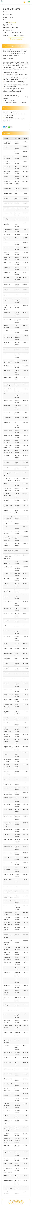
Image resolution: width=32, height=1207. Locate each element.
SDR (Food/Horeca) (8, 483)
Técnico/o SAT (7, 972)
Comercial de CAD (8, 412)
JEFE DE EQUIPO (7, 573)
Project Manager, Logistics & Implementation (7, 729)
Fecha (25, 138)
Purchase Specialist (8, 430)
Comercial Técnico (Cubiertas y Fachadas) (8, 824)
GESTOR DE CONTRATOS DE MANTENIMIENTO (8, 557)
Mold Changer (7, 370)
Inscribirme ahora (16, 39)
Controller (6, 1045)
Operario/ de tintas (8, 1069)
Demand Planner (7, 601)
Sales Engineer (7, 267)
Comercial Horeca (8, 689)
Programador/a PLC (8, 1180)
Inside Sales (6, 455)
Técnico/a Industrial (8, 874)
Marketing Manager (8, 809)
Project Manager (7, 625)
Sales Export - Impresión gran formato (7, 307)
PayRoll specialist (8, 1163)
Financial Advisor (8, 829)
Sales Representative (8, 566)
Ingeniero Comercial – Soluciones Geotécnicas (8, 538)
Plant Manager (7, 985)
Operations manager (8, 905)
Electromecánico (8, 394)
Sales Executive (7, 188)
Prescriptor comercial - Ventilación (6, 929)
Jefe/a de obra (7, 166)
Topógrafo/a (6, 176)
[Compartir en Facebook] (6, 127)
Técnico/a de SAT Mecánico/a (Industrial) (8, 942)
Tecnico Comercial (8, 435)
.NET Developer (7, 804)
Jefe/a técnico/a (7, 962)
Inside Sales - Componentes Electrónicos (7, 766)
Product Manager (7, 319)
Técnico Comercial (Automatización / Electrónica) (8, 1040)
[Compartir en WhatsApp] (9, 127)
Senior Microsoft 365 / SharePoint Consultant (7, 1128)
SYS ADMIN (6, 663)
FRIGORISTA (6, 578)
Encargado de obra (8, 146)
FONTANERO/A (7, 262)
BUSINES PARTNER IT (8, 797)
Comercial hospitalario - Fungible (7, 992)
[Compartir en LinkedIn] (4, 127)
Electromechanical (8, 400)
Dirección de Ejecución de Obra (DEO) (8, 1140)
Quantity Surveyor (8, 365)
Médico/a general (8, 1083)
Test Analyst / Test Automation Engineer (8, 1122)
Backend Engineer (8, 723)
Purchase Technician (8, 678)
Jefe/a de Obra (7, 636)
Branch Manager (7, 330)
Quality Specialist (8, 901)
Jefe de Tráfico (7, 673)
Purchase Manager (8, 653)
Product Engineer (7, 787)
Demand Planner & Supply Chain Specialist (8, 474)
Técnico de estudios (8, 203)
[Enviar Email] (11, 127)
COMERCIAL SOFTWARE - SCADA (7, 1105)
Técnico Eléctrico (8, 839)
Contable (6, 1098)
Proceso (6, 138)
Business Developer (8, 613)
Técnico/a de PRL (8, 213)
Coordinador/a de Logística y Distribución (8, 706)
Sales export (6, 467)
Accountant (6, 1110)
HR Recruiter (6, 834)
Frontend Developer (8, 694)
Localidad (17, 138)
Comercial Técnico (8, 1074)
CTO (5, 354)
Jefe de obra (6, 151)
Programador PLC (8, 846)
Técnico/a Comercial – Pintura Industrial (8, 936)
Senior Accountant (8, 886)
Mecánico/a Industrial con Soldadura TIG (7, 773)
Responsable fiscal (8, 857)
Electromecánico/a (8, 608)
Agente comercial (8, 862)
